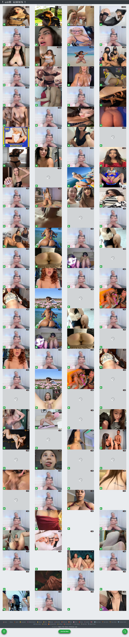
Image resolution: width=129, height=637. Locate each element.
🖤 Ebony (10, 622)
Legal (76, 626)
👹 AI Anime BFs (67, 624)
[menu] (4, 631)
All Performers (71, 626)
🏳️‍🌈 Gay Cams (105, 622)
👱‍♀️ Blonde (50, 622)
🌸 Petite (75, 622)
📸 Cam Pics (84, 624)
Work (63, 626)
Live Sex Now (64, 631)
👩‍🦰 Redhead (64, 622)
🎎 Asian (5, 622)
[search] (125, 631)
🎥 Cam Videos (76, 624)
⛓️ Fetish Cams (37, 624)
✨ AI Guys (59, 624)
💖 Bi (92, 622)
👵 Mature (39, 622)
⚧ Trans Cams (113, 622)
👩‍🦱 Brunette (57, 622)
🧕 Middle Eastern (31, 622)
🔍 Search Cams (92, 624)
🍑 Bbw (70, 622)
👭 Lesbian (86, 622)
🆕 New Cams (97, 622)
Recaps (66, 626)
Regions (60, 626)
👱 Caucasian (23, 622)
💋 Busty (81, 622)
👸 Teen (45, 622)
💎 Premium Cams (122, 622)
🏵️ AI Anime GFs (52, 624)
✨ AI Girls (44, 624)
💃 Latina (16, 622)
